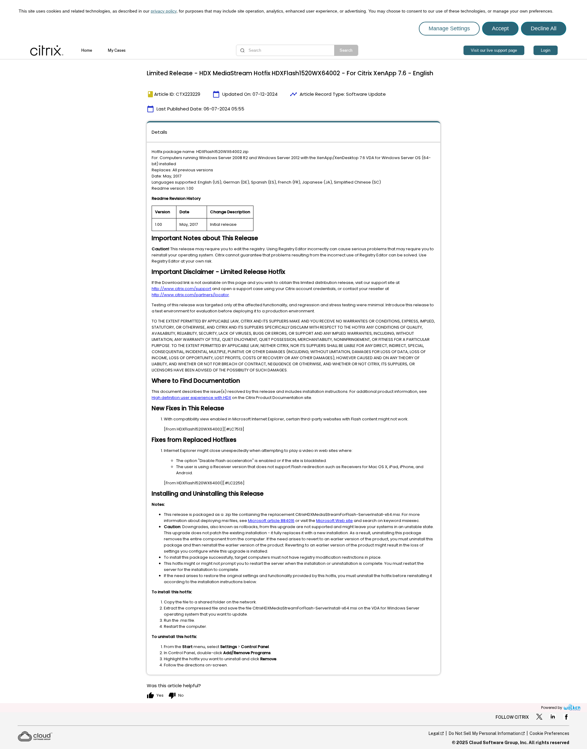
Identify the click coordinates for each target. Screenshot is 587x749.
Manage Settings (449, 28)
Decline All (543, 28)
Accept (500, 28)
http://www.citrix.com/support (181, 289)
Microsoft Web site (334, 521)
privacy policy (163, 11)
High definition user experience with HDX (191, 398)
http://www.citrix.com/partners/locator (190, 295)
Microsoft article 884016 (271, 521)
